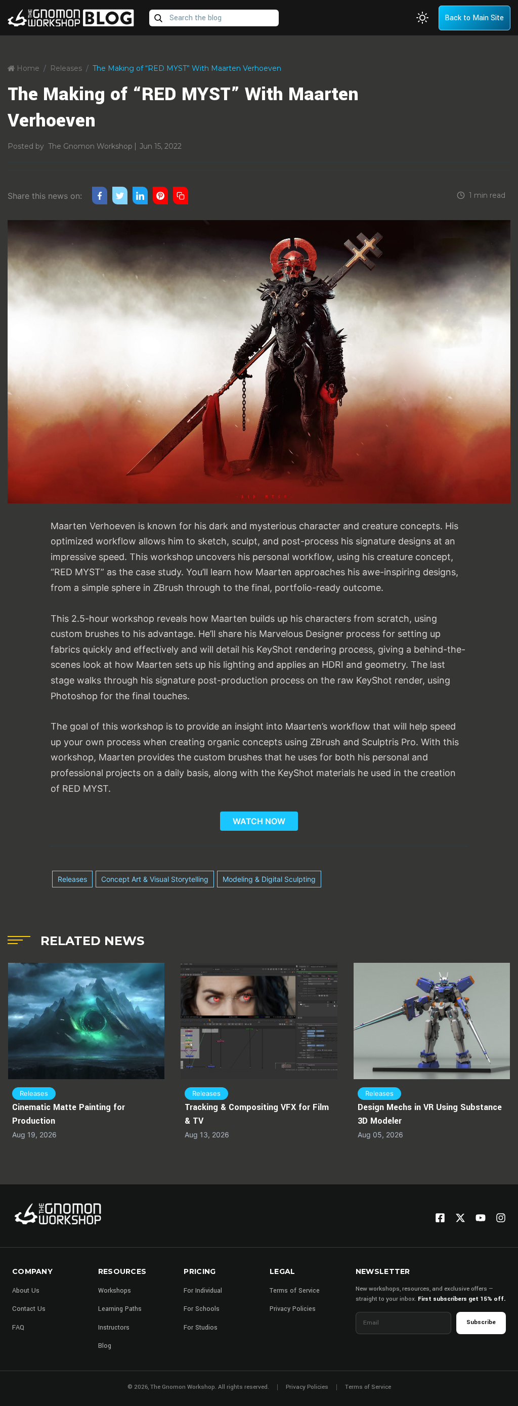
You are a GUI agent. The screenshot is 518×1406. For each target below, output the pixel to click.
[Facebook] (440, 1218)
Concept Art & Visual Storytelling (154, 879)
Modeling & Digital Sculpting (269, 879)
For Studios (201, 1327)
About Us (25, 1290)
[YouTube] (481, 1218)
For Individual (203, 1290)
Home (27, 68)
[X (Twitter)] (460, 1218)
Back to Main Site (474, 18)
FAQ (18, 1327)
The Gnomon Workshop (90, 146)
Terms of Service (295, 1290)
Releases (66, 68)
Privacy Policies (293, 1308)
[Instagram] (501, 1218)
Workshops (114, 1290)
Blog (104, 1345)
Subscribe (481, 1322)
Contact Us (29, 1308)
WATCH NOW (259, 821)
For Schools (202, 1308)
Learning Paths (120, 1308)
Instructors (114, 1327)
